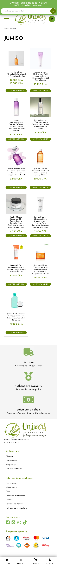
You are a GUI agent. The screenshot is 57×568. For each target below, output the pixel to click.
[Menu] (6, 19)
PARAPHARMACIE (14, 469)
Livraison (28, 362)
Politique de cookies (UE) (16, 508)
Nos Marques (11, 483)
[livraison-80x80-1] (28, 352)
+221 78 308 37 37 (11, 442)
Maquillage (11, 465)
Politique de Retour (14, 504)
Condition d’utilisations (15, 496)
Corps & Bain (11, 460)
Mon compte (11, 487)
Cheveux (9, 456)
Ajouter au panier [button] (16, 91)
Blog (8, 491)
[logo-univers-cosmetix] (28, 19)
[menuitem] (6, 19)
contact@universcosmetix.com (17, 439)
